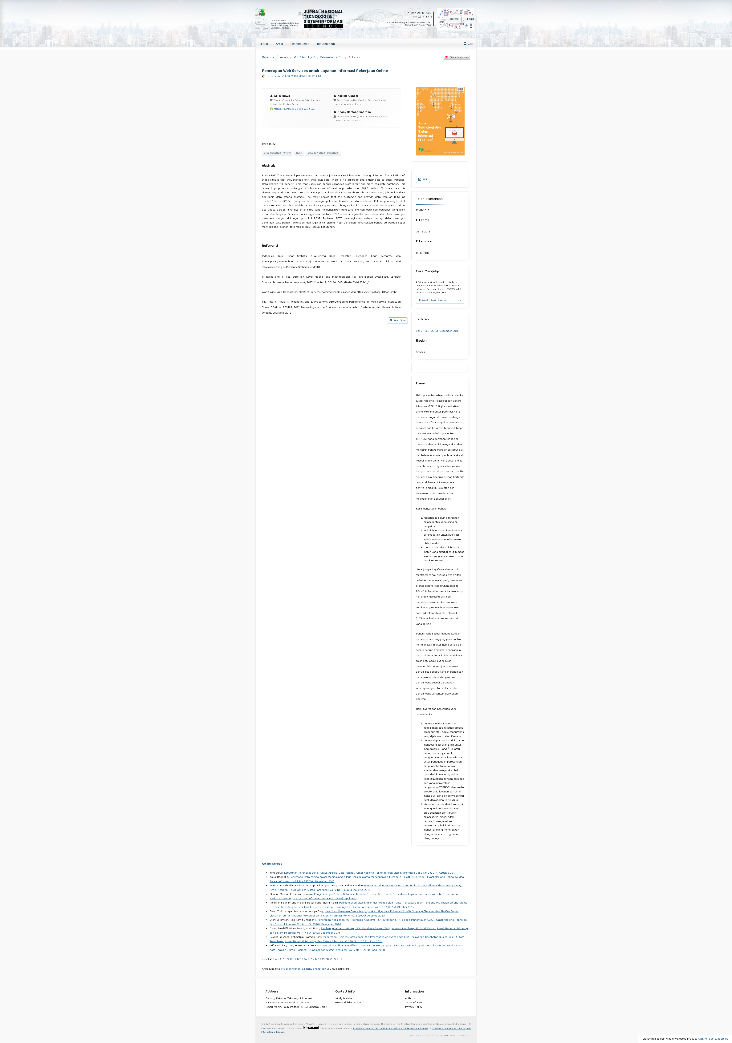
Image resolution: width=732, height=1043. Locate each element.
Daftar (454, 19)
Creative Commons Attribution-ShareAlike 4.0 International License (390, 1028)
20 (327, 959)
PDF (425, 179)
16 (312, 959)
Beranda (268, 57)
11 (295, 959)
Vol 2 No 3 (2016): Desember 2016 (318, 57)
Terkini (263, 44)
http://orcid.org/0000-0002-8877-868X (294, 109)
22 (334, 959)
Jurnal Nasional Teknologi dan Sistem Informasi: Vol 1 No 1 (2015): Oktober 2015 (364, 907)
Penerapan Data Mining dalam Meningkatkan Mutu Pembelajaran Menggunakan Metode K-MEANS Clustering (357, 877)
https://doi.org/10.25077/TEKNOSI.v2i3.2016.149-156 (295, 76)
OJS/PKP (433, 1035)
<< (263, 959)
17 (316, 959)
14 (305, 959)
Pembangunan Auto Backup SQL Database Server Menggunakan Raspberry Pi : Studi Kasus (378, 928)
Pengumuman (299, 44)
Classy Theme (443, 1035)
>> (341, 959)
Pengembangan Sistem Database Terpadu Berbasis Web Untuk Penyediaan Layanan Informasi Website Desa (382, 894)
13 (301, 959)
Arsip (279, 44)
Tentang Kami (326, 44)
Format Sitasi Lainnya (432, 300)
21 (331, 959)
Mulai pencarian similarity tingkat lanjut (305, 969)
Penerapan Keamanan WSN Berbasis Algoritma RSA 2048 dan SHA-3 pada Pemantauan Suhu (375, 920)
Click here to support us (713, 1039)
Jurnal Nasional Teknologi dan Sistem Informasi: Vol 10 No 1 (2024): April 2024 (333, 941)
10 (291, 959)
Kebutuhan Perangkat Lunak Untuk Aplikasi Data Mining (319, 873)
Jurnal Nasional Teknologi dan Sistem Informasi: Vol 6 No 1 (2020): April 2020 (336, 950)
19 (323, 959)
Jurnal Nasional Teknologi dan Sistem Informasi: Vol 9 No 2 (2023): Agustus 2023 (320, 890)
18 (319, 959)
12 (298, 959)
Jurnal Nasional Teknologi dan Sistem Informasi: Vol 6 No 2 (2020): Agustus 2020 (334, 915)
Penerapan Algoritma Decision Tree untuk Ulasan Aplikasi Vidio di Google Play (413, 885)
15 (309, 959)
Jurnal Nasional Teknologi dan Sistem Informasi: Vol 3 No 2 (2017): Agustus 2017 (406, 873)
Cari (470, 44)
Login (470, 19)
